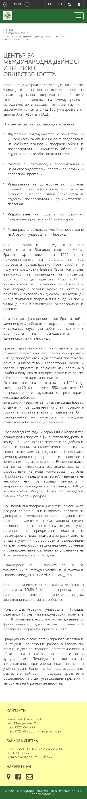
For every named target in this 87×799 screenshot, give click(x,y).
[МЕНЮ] (79, 16)
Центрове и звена (15, 33)
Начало (8, 29)
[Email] (29, 778)
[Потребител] (79, 4)
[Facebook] (18, 778)
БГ (50, 4)
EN (60, 4)
